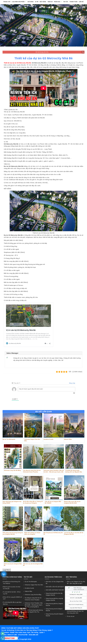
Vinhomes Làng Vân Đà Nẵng (12, 470)
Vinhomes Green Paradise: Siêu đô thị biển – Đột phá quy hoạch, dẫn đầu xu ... (54, 471)
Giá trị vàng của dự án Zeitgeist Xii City (75, 587)
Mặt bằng (43, 1)
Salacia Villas (68, 439)
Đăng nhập (72, 383)
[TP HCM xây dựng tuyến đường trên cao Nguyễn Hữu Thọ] (74, 456)
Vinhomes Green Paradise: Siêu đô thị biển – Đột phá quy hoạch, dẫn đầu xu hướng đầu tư (34, 604)
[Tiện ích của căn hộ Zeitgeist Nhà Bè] (33, 550)
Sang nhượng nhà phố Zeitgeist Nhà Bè (54, 615)
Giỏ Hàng (31, 1)
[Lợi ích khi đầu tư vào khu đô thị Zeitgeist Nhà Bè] (74, 518)
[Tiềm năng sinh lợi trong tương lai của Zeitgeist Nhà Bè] (13, 518)
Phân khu (57, 1)
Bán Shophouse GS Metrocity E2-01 (53, 533)
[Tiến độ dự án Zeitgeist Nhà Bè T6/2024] (54, 487)
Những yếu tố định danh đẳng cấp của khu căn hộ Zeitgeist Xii (76, 600)
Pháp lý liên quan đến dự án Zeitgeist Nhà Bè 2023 (72, 502)
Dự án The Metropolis (9, 439)
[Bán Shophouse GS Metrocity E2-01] (54, 518)
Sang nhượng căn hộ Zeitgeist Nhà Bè (54, 609)
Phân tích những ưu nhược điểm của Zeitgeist (32, 533)
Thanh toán (73, 1)
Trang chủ (6, 1)
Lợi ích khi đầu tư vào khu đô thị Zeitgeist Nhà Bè (73, 533)
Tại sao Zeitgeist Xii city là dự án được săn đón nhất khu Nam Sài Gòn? (76, 593)
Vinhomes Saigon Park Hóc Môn (32, 440)
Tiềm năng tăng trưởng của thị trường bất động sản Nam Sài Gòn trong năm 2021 (75, 611)
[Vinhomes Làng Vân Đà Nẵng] (13, 456)
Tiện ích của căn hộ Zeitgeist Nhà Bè (33, 564)
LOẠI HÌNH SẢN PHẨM (18, 1)
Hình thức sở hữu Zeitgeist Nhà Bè (54, 582)
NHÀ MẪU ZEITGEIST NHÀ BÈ (55, 590)
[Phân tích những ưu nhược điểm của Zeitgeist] (33, 518)
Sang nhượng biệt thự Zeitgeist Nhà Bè (54, 604)
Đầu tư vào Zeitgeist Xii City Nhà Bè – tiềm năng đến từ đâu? (76, 582)
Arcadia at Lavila (48, 439)
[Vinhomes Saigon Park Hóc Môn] (33, 425)
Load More (6, 570)
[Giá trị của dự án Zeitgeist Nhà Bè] (13, 550)
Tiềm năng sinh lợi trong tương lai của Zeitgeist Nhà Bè (13, 533)
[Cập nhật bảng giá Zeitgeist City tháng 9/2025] (13, 487)
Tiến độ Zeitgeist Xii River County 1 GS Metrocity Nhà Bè (76, 605)
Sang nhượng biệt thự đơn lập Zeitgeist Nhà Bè (54, 594)
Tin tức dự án (70, 616)
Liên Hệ (81, 1)
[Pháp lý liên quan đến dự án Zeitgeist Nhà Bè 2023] (74, 487)
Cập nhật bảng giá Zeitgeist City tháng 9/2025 (12, 502)
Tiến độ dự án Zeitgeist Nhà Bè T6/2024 (53, 502)
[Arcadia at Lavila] (54, 425)
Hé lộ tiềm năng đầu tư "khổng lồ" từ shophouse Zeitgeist (33, 502)
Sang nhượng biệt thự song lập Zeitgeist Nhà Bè (54, 599)
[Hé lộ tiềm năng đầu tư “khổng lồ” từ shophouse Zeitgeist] (33, 487)
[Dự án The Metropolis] (13, 425)
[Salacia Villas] (74, 425)
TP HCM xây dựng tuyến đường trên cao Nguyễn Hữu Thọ (73, 471)
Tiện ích (50, 1)
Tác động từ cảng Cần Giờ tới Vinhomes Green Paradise (32, 471)
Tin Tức (65, 1)
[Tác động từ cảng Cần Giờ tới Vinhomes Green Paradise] (33, 456)
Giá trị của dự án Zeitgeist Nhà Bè (13, 564)
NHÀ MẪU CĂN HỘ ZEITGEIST (55, 586)
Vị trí (36, 1)
